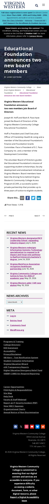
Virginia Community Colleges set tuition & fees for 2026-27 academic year (26, 276)
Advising (28, 20)
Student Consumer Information (19, 361)
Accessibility (9, 351)
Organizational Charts (14, 409)
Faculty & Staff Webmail (15, 399)
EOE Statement (11, 348)
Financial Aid (39, 20)
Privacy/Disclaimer (12, 354)
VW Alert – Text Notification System (21, 357)
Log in (13, 316)
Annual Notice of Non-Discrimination (21, 412)
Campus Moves (35, 36)
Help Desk (8, 396)
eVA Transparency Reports (16, 367)
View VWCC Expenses (13, 406)
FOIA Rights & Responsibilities (18, 390)
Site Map (8, 393)
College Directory (12, 344)
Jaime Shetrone (14, 77)
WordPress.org (17, 330)
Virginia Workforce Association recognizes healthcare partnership (25, 266)
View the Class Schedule (12, 20)
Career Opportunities (14, 387)
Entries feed (16, 320)
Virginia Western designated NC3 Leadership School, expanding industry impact (26, 240)
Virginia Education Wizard (16, 364)
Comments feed (18, 325)
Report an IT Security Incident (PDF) (20, 403)
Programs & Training (14, 341)
